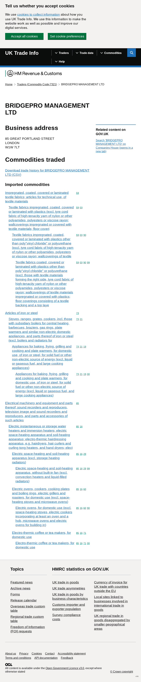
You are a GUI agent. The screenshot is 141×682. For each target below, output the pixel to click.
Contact (50, 653)
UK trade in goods (65, 582)
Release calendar (23, 600)
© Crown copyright (121, 671)
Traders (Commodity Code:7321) (37, 84)
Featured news (21, 582)
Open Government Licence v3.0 (65, 668)
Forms (15, 594)
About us (10, 653)
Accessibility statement (72, 653)
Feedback (67, 657)
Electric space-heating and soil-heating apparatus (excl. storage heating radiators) (40, 458)
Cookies (37, 653)
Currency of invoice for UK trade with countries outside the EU (111, 587)
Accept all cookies (24, 36)
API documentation (46, 657)
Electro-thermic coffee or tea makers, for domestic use (41, 535)
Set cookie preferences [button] (67, 36)
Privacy (23, 653)
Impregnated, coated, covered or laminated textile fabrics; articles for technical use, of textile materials (37, 197)
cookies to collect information (38, 14)
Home (9, 84)
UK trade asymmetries (68, 588)
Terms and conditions (18, 657)
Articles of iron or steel (21, 313)
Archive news (20, 588)
